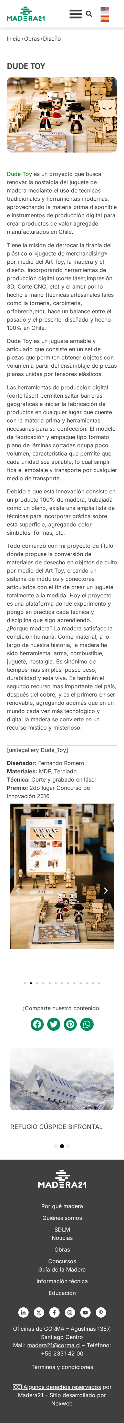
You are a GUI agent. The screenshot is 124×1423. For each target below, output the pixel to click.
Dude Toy (20, 173)
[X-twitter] (39, 1312)
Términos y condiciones (62, 1366)
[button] (75, 13)
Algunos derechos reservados (62, 1386)
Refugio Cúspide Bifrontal (56, 1126)
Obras (32, 38)
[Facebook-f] (54, 1312)
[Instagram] (70, 1312)
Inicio (14, 38)
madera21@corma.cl (54, 1345)
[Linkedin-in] (23, 1312)
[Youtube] (85, 1312)
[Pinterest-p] (101, 1312)
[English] (105, 9)
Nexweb (62, 1403)
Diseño (52, 38)
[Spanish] (105, 17)
